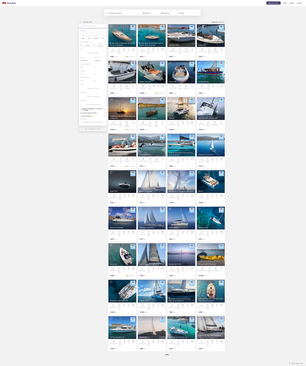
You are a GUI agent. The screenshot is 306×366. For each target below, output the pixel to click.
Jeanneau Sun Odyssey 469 (207, 118)
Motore (82, 38)
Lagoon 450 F (144, 301)
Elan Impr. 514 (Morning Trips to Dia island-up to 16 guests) (210, 300)
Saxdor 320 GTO (145, 82)
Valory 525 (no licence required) (121, 82)
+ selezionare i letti (92, 53)
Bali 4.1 (200, 191)
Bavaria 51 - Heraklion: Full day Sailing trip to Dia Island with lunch (181, 190)
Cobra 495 (202, 45)
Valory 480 (173, 82)
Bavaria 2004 (203, 228)
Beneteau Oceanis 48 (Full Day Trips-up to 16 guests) (179, 300)
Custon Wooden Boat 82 (147, 118)
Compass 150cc (144, 155)
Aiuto (285, 3)
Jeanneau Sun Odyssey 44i (178, 337)
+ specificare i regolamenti (93, 104)
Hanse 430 (143, 337)
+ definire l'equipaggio (92, 96)
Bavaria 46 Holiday (116, 228)
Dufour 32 (113, 264)
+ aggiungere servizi (93, 88)
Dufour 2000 (173, 228)
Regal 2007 (114, 191)
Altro (103, 38)
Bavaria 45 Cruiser (145, 191)
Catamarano (96, 38)
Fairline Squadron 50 (117, 337)
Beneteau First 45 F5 (146, 228)
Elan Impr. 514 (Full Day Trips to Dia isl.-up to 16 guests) (151, 44)
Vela (89, 38)
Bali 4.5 (171, 118)
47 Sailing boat (203, 82)
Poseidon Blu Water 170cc (119, 155)
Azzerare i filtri (94, 129)
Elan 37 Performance (146, 264)
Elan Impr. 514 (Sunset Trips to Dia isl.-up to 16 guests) (122, 44)
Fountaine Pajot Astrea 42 (119, 301)
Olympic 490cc (174, 45)
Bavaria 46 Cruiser (175, 264)
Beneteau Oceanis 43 (205, 155)
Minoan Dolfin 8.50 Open (207, 264)
